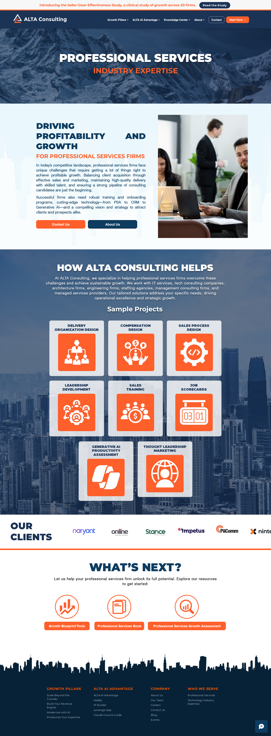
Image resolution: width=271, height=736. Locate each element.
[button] (118, 20)
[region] (76, 348)
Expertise (193, 703)
